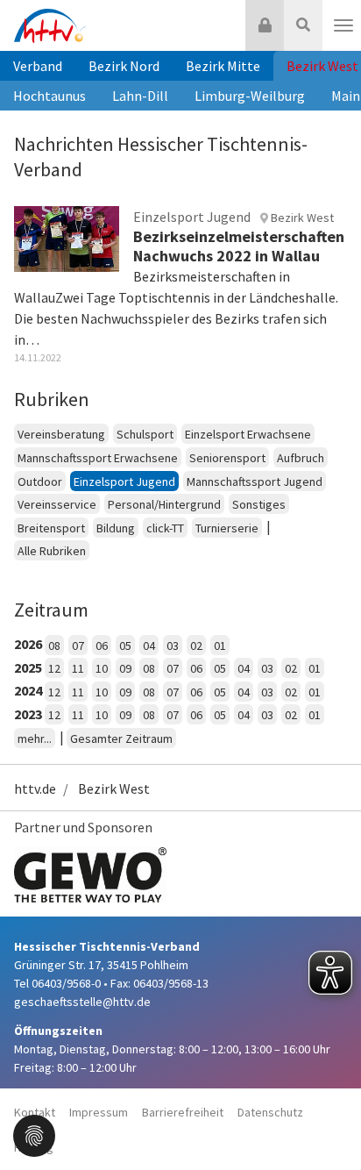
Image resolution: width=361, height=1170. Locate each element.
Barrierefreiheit (182, 1112)
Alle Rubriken (52, 551)
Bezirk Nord (123, 66)
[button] (34, 1134)
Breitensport (51, 528)
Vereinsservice (57, 504)
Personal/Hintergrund (164, 504)
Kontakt (34, 1112)
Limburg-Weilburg (250, 95)
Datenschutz (270, 1112)
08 (54, 645)
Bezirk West (114, 788)
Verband (37, 66)
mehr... (35, 738)
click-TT (165, 528)
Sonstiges (259, 504)
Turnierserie (226, 528)
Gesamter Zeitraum (121, 738)
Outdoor (40, 481)
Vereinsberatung (61, 434)
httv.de (35, 788)
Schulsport (145, 434)
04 (149, 645)
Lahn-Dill (140, 95)
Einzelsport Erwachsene (248, 434)
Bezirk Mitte (223, 66)
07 (78, 645)
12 (54, 668)
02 (196, 645)
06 (102, 645)
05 (125, 645)
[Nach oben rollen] (326, 1121)
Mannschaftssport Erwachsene (98, 458)
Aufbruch (300, 458)
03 (172, 645)
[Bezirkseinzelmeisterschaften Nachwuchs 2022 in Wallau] (66, 237)
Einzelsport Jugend (124, 481)
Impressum (98, 1112)
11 (78, 668)
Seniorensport (227, 458)
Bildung (115, 528)
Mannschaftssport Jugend (254, 481)
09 (125, 668)
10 (102, 668)
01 (220, 645)
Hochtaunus (49, 95)
